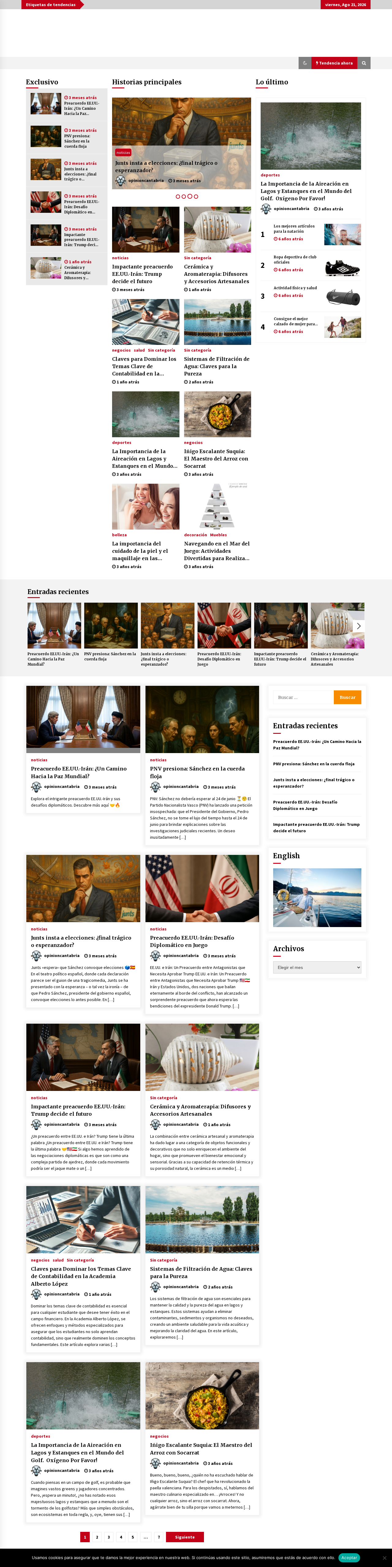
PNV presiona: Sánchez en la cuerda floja (77, 141)
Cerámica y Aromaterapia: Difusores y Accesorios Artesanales (77, 272)
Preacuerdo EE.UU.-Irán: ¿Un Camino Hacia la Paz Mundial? (82, 108)
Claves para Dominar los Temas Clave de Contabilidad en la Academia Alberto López (144, 366)
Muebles (218, 534)
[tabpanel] (181, 143)
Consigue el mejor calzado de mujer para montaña (294, 322)
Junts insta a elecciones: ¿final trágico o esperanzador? (80, 174)
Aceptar (349, 1557)
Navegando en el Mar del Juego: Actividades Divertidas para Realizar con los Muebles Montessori (217, 551)
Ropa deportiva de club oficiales (295, 259)
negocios (121, 349)
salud (139, 349)
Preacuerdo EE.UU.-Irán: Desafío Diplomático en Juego (82, 207)
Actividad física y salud (295, 288)
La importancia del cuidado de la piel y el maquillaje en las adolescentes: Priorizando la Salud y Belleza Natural (140, 551)
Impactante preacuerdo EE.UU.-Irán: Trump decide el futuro (82, 240)
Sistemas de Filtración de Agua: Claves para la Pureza (217, 366)
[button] (305, 63)
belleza (119, 534)
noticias (123, 152)
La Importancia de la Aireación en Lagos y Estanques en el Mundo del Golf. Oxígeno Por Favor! (142, 459)
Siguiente (185, 1537)
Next (359, 626)
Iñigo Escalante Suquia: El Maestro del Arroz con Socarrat (216, 458)
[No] (384, 1558)
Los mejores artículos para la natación (294, 229)
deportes (121, 442)
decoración (195, 534)
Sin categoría (197, 257)
